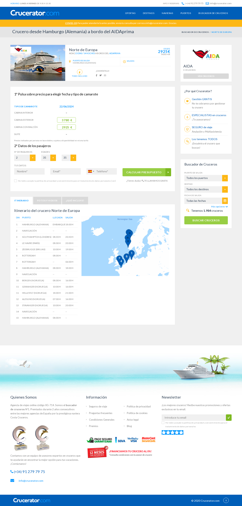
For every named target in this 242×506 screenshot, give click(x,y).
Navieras (167, 13)
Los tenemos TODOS (204, 139)
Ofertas (130, 13)
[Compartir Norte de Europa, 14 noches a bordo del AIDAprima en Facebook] (96, 75)
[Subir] (226, 501)
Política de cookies (137, 413)
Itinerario (21, 200)
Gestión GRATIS (202, 99)
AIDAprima (114, 53)
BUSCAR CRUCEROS (206, 220)
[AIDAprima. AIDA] (37, 63)
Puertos (186, 13)
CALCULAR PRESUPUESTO (144, 172)
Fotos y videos (47, 200)
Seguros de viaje (98, 406)
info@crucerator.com (220, 3)
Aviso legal (133, 419)
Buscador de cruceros (213, 13)
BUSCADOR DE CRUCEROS (195, 32)
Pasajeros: (23, 152)
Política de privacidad (139, 406)
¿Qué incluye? (75, 200)
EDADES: (45, 152)
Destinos (148, 13)
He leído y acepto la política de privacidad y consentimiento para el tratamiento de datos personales (67, 181)
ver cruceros (206, 76)
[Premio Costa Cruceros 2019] (21, 437)
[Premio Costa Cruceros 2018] (44, 437)
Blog (129, 426)
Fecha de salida (192, 195)
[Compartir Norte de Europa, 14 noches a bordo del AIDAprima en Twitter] (100, 75)
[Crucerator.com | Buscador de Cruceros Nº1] (34, 13)
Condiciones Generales (101, 419)
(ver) (113, 181)
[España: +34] (91, 171)
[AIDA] (20, 49)
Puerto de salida (193, 173)
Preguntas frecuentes (100, 413)
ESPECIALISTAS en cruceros (209, 115)
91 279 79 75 (194, 3)
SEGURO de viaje (202, 127)
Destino (188, 184)
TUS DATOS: (20, 165)
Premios (93, 426)
